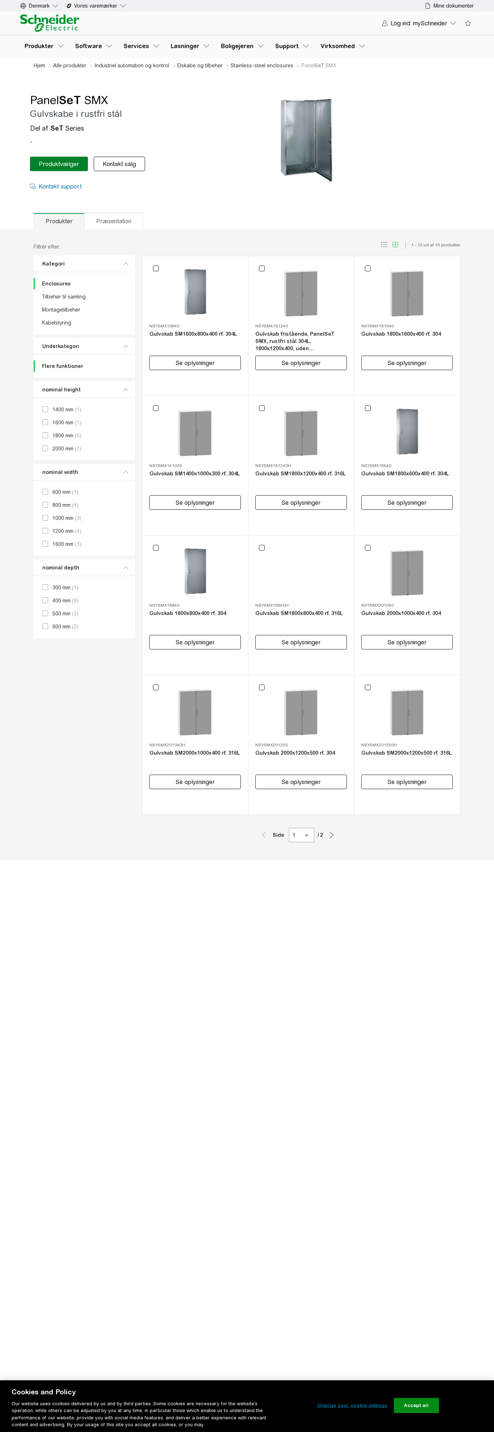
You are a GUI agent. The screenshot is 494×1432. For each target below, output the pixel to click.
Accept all (416, 1405)
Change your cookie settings (352, 1405)
